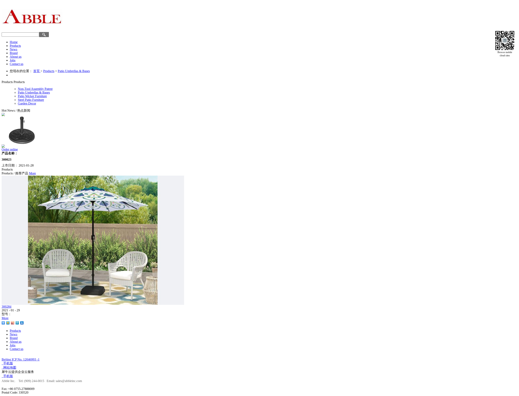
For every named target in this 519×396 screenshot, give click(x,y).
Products (48, 71)
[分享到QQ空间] (8, 322)
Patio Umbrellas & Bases (74, 71)
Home (14, 42)
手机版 (7, 363)
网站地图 (9, 367)
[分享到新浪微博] (12, 322)
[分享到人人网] (22, 322)
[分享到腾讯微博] (17, 322)
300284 (6, 306)
